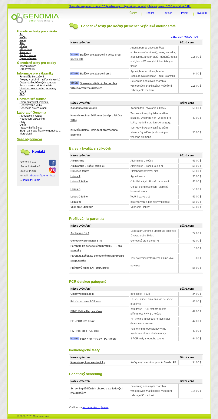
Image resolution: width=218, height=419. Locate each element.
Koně (23, 40)
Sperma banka (28, 58)
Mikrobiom (26, 49)
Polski (184, 13)
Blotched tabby (79, 171)
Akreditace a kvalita (31, 115)
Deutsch (167, 13)
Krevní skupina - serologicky (87, 362)
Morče (23, 46)
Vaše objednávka (29, 139)
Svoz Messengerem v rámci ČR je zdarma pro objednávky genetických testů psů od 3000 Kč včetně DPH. (130, 6)
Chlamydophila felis (82, 293)
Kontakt (38, 151)
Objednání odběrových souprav (38, 82)
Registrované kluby (31, 105)
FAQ (22, 94)
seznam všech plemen (96, 407)
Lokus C (75, 189)
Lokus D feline (79, 196)
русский (202, 13)
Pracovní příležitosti (31, 127)
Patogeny (25, 52)
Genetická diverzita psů (33, 108)
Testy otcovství (28, 65)
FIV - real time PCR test (84, 330)
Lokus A (75, 176)
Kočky (23, 37)
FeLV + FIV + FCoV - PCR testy (98, 338)
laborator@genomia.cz (42, 175)
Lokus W (75, 201)
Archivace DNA (79, 233)
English (150, 13)
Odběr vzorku (27, 68)
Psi (21, 34)
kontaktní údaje (31, 180)
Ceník (23, 91)
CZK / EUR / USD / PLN (184, 36)
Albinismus (77, 160)
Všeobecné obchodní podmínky (38, 88)
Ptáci (22, 43)
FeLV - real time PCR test (85, 301)
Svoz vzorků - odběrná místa (36, 85)
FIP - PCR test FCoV (82, 321)
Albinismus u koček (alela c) (87, 165)
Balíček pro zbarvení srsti (95, 73)
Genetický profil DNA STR (86, 240)
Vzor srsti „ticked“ (81, 207)
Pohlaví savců (28, 55)
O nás (23, 124)
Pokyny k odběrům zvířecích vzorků (40, 79)
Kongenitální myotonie (84, 108)
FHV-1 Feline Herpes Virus (86, 311)
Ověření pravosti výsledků (34, 102)
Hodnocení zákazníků (32, 118)
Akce (22, 121)
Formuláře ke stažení (32, 76)
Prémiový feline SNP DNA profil (89, 267)
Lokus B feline (79, 181)
